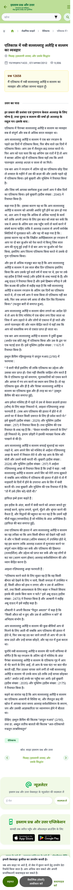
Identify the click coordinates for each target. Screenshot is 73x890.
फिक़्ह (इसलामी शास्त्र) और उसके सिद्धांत (29, 56)
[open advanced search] (56, 17)
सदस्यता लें (62, 800)
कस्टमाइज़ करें (59, 883)
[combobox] (28, 17)
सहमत (10, 881)
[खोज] (68, 17)
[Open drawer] (69, 7)
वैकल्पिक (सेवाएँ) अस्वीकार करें (36, 881)
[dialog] (35, 872)
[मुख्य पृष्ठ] (12, 31)
